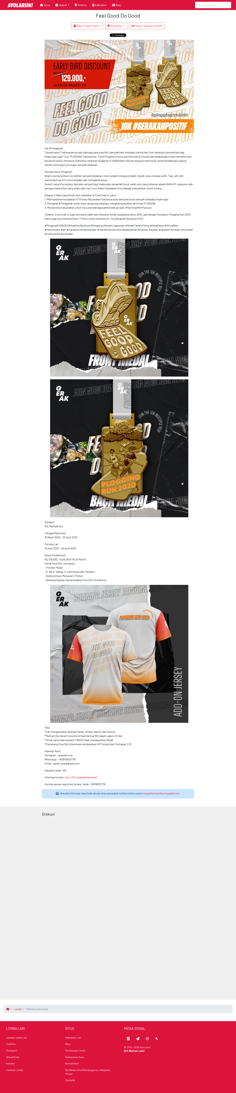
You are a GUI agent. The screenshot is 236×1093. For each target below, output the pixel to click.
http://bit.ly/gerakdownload (81, 777)
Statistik (70, 1080)
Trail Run (11, 1043)
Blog (118, 5)
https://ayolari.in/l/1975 (148, 25)
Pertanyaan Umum (75, 1050)
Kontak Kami (72, 1063)
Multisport (11, 1050)
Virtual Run (116, 25)
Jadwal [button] (62, 5)
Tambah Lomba (14, 1070)
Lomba (18, 1009)
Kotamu (82, 5)
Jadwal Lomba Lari (16, 1037)
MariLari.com (136, 1050)
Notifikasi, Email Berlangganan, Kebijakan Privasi (87, 1072)
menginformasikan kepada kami (161, 793)
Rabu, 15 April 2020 (87, 25)
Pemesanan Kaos (74, 1057)
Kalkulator (100, 5)
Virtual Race (12, 1057)
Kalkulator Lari (73, 1037)
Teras (46, 5)
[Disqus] (118, 861)
